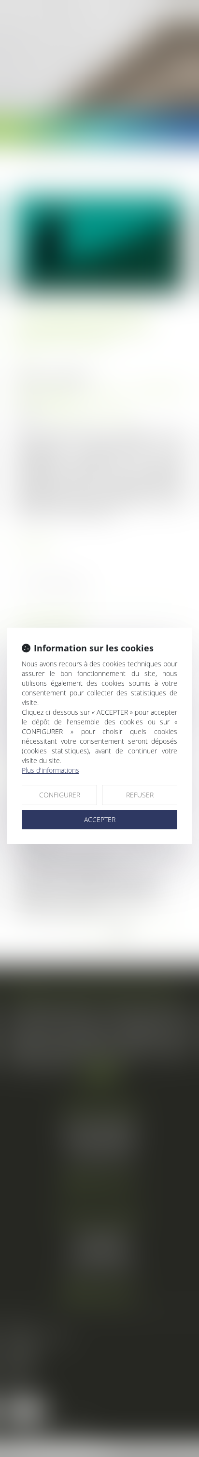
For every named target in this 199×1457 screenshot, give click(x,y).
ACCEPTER (99, 819)
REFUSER (140, 794)
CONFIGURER (59, 794)
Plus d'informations (50, 770)
